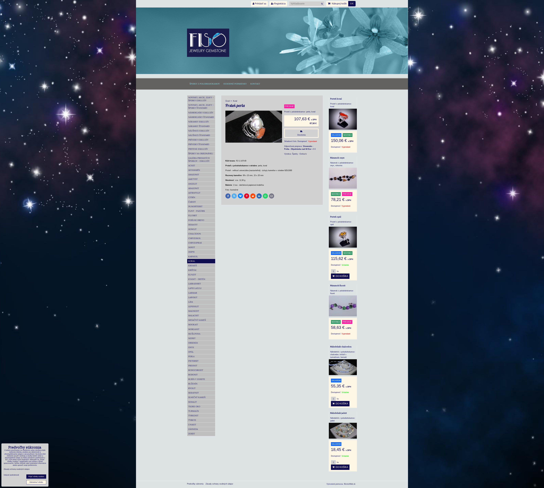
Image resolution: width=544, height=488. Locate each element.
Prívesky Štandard (198, 144)
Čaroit (192, 202)
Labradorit (194, 283)
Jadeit (191, 247)
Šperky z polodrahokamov (205, 83)
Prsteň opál (335, 217)
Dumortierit (195, 206)
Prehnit (192, 365)
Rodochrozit (195, 370)
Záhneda (193, 429)
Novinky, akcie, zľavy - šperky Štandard (201, 106)
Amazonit (193, 174)
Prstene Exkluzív (198, 149)
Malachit (193, 315)
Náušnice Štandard (199, 135)
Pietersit (193, 361)
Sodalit (192, 402)
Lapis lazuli (194, 288)
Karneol (193, 256)
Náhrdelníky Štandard (201, 117)
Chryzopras (195, 243)
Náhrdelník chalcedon (341, 347)
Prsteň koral (336, 99)
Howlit (192, 229)
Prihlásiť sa (260, 3)
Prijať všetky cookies (36, 477)
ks (337, 271)
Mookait (193, 324)
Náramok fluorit (337, 285)
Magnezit (193, 311)
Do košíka (341, 276)
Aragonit (193, 188)
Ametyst (193, 179)
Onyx (191, 347)
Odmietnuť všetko (36, 482)
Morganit (193, 329)
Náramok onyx (337, 158)
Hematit (192, 224)
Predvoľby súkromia (195, 484)
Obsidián (193, 343)
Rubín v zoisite (196, 379)
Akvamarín (194, 170)
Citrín (191, 197)
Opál (191, 352)
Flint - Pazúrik (196, 211)
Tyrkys (192, 420)
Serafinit (193, 393)
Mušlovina (194, 334)
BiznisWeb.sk (349, 484)
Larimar (192, 293)
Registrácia (280, 3)
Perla (191, 356)
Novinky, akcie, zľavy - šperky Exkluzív (201, 99)
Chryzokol (194, 238)
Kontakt (255, 83)
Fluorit (192, 215)
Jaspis (191, 252)
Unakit (192, 424)
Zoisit (191, 433)
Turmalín (193, 411)
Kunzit (192, 274)
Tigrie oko (194, 406)
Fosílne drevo (196, 220)
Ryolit (192, 388)
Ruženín (192, 383)
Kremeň (192, 265)
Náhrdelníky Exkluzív (200, 112)
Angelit (192, 184)
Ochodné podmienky (235, 83)
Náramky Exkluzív (198, 121)
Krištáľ (192, 270)
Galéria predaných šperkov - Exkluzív (199, 159)
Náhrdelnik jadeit (338, 413)
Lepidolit (193, 306)
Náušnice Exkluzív (198, 130)
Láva (190, 302)
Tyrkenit (193, 415)
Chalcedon (194, 233)
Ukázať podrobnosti (11, 475)
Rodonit (193, 374)
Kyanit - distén (196, 279)
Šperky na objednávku (200, 153)
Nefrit (192, 338)
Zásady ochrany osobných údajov (219, 484)
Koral (191, 261)
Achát (191, 165)
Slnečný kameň (197, 397)
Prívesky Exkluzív (198, 140)
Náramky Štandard (199, 126)
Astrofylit (194, 193)
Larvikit (192, 297)
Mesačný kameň (197, 320)
